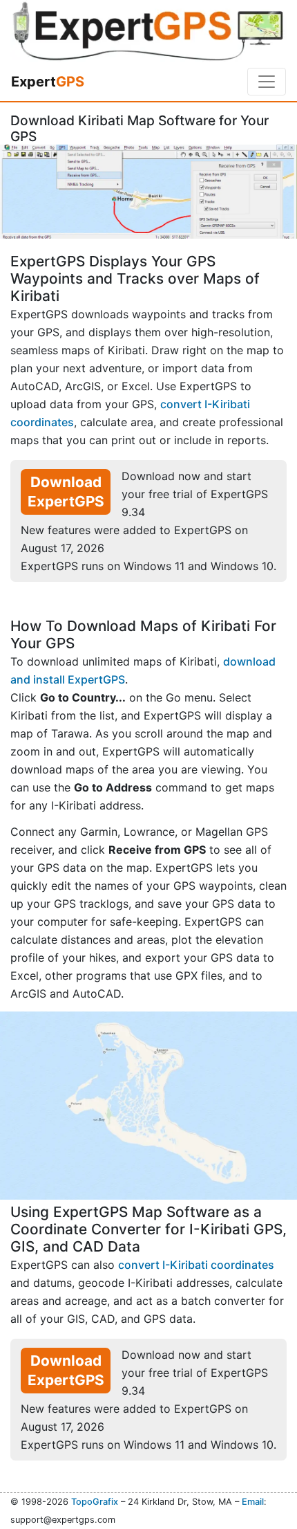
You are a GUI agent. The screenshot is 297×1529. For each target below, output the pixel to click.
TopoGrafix (94, 1501)
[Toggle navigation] (266, 81)
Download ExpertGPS (66, 491)
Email (253, 1501)
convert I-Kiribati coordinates (196, 1265)
